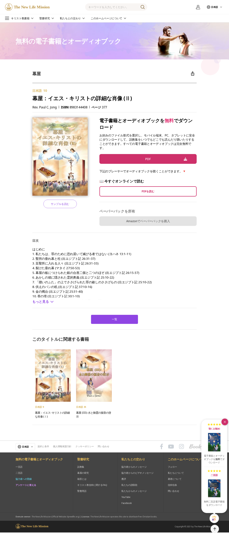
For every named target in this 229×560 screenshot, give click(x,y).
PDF (148, 159)
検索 (142, 7)
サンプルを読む (60, 204)
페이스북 (161, 446)
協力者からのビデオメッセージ (137, 472)
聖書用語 (82, 491)
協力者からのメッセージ (134, 466)
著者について (175, 478)
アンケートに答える (26, 484)
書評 (123, 478)
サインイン (198, 7)
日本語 (214, 7)
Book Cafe (201, 446)
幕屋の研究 (83, 472)
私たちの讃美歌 (129, 484)
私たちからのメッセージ (134, 491)
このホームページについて (185, 459)
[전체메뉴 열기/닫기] (7, 18)
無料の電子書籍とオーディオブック (39, 459)
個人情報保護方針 (62, 446)
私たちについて (176, 472)
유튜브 (171, 446)
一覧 (114, 319)
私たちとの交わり (133, 459)
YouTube (125, 497)
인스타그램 (181, 446)
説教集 (80, 466)
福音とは (82, 478)
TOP (215, 529)
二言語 (19, 472)
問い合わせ (103, 446)
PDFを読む (148, 191)
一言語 (19, 466)
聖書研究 (83, 459)
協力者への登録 (24, 478)
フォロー (172, 466)
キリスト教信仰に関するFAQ (92, 484)
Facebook (126, 503)
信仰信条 (172, 484)
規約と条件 (43, 446)
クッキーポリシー (84, 446)
